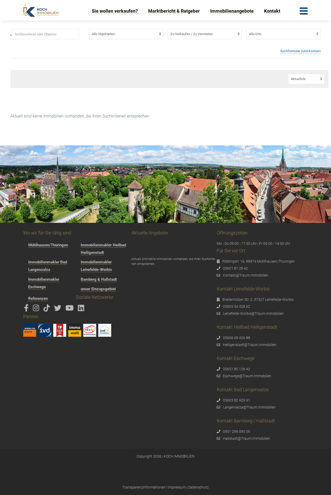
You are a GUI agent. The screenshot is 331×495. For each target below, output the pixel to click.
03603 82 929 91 (236, 400)
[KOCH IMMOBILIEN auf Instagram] (37, 309)
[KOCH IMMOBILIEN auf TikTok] (47, 309)
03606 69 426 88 (236, 338)
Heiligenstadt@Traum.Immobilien (249, 345)
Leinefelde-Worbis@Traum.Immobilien (253, 313)
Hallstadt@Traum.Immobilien (246, 438)
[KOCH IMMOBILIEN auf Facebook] (27, 309)
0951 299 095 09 (236, 431)
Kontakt (272, 11)
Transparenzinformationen (144, 487)
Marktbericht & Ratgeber (174, 11)
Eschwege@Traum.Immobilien (247, 376)
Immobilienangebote (232, 11)
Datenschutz (198, 487)
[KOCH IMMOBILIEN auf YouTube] (70, 309)
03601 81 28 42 (235, 268)
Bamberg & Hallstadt (99, 279)
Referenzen (38, 298)
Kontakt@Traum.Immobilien (245, 275)
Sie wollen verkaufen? (115, 11)
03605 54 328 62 (236, 306)
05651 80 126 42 (236, 369)
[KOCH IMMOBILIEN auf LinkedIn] (82, 309)
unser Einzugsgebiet (98, 289)
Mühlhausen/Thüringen (48, 245)
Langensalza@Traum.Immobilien (249, 407)
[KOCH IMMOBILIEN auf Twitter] (58, 309)
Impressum (177, 487)
